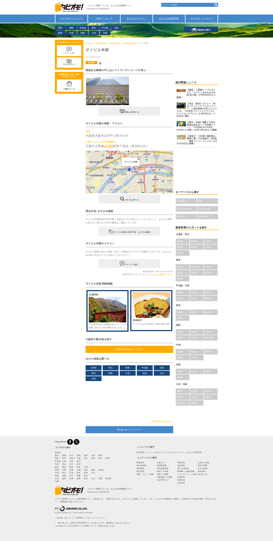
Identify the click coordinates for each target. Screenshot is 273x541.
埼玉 (86, 458)
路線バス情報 (162, 471)
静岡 (71, 467)
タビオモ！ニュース (71, 18)
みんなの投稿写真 (169, 18)
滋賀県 (180, 338)
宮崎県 (208, 397)
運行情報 (140, 471)
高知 (86, 476)
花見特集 (181, 465)
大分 (93, 478)
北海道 (82, 28)
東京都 (180, 267)
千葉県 (208, 267)
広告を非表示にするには (161, 421)
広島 (71, 473)
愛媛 (78, 476)
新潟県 (180, 292)
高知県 (180, 377)
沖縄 (105, 33)
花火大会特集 (183, 468)
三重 (86, 467)
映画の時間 (202, 465)
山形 (93, 455)
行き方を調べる (132, 199)
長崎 (78, 478)
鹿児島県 (181, 403)
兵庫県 (208, 332)
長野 (71, 461)
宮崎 (100, 478)
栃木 (100, 458)
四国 (82, 33)
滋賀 (93, 470)
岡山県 (194, 351)
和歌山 (101, 470)
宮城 (78, 455)
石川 (71, 464)
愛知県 (180, 312)
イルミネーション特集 (187, 474)
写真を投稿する (132, 112)
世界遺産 (181, 201)
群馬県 (180, 279)
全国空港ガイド (163, 480)
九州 (94, 33)
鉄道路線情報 (162, 468)
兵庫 (71, 470)
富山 (64, 464)
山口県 (194, 357)
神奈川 (72, 458)
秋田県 (194, 247)
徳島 (64, 476)
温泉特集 (181, 483)
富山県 (180, 298)
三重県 (180, 318)
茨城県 (194, 273)
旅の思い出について (65, 518)
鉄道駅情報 (162, 465)
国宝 (200, 201)
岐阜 (78, 467)
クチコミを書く (132, 264)
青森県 (194, 241)
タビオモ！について (201, 18)
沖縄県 (194, 403)
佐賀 (71, 478)
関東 (60, 28)
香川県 (194, 371)
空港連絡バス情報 (164, 477)
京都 (78, 470)
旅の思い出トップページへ (129, 430)
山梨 (64, 461)
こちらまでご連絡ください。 (161, 274)
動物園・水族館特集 (186, 471)
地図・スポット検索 (145, 474)
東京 (64, 458)
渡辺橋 (108, 146)
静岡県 (194, 312)
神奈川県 (195, 267)
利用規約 (80, 518)
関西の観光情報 (101, 43)
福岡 (64, 478)
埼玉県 (180, 273)
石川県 (194, 298)
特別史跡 (181, 216)
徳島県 (180, 371)
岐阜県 (208, 312)
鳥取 (78, 473)
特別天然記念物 (184, 209)
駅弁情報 (201, 471)
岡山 (64, 473)
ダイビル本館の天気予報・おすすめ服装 (132, 232)
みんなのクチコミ (136, 18)
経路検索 (140, 468)
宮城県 (180, 247)
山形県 (208, 247)
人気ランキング (104, 18)
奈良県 (194, 338)
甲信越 (105, 28)
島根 (86, 473)
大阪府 (194, 332)
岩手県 (208, 241)
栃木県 (208, 273)
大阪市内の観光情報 (130, 43)
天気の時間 (202, 468)
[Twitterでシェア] (76, 442)
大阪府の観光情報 (115, 43)
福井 (78, 464)
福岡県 (180, 391)
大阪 (64, 470)
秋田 (86, 455)
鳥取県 (208, 351)
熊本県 (180, 397)
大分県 (194, 397)
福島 (100, 455)
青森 (64, 455)
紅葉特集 (181, 477)
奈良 (86, 470)
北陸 (116, 28)
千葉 (78, 458)
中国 (71, 33)
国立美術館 (203, 216)
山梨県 (194, 292)
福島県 (180, 253)
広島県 (180, 351)
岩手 (71, 455)
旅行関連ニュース (144, 452)
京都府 (180, 332)
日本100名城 (204, 209)
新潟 (78, 461)
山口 (93, 473)
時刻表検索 (141, 465)
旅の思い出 (89, 43)
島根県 (180, 357)
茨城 (93, 458)
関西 (71, 28)
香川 (71, 476)
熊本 (86, 478)
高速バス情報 (162, 474)
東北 (94, 28)
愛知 (64, 467)
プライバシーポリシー (95, 518)
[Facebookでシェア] (70, 442)
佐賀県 (194, 391)
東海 (60, 33)
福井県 (208, 298)
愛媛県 (208, 371)
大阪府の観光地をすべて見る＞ (129, 349)
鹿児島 (108, 478)
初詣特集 (181, 480)
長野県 (208, 292)
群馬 (107, 458)
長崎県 (208, 391)
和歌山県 (209, 338)
